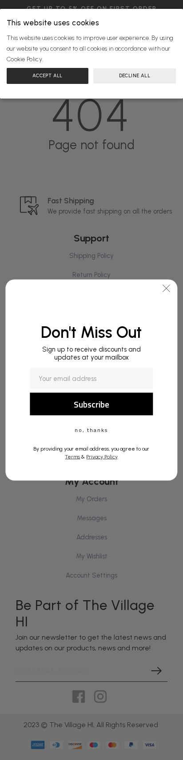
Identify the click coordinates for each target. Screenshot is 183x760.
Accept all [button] (47, 76)
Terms (72, 457)
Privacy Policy (102, 457)
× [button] (175, 16)
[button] (166, 288)
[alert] (91, 54)
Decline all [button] (134, 76)
